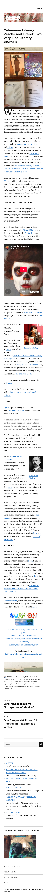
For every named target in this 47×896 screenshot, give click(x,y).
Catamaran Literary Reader (19, 681)
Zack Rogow (8, 688)
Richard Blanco (29, 230)
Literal (6, 686)
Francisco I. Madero (32, 684)
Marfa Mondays (10, 601)
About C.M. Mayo (11, 877)
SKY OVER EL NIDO (14, 812)
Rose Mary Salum (31, 348)
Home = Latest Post (12, 866)
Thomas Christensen (33, 312)
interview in (24, 374)
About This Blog (10, 872)
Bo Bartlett (29, 233)
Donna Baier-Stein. (16, 411)
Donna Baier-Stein (17, 684)
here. (10, 487)
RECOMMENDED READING (26, 679)
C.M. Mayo (10, 677)
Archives (7, 883)
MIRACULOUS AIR (13, 788)
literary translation (15, 686)
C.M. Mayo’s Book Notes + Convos (15, 889)
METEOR (9, 763)
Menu (39, 8)
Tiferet (37, 686)
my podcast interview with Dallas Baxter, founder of (21, 588)
